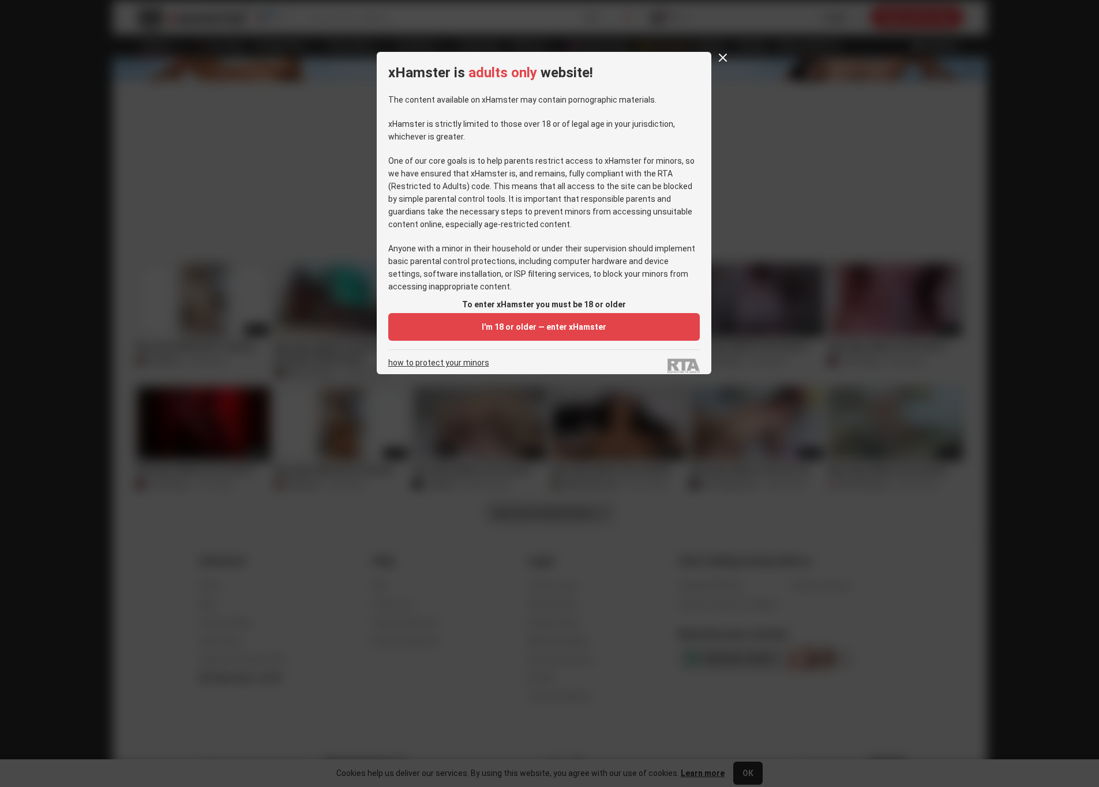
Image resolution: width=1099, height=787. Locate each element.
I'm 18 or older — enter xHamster (544, 327)
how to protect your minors (438, 363)
